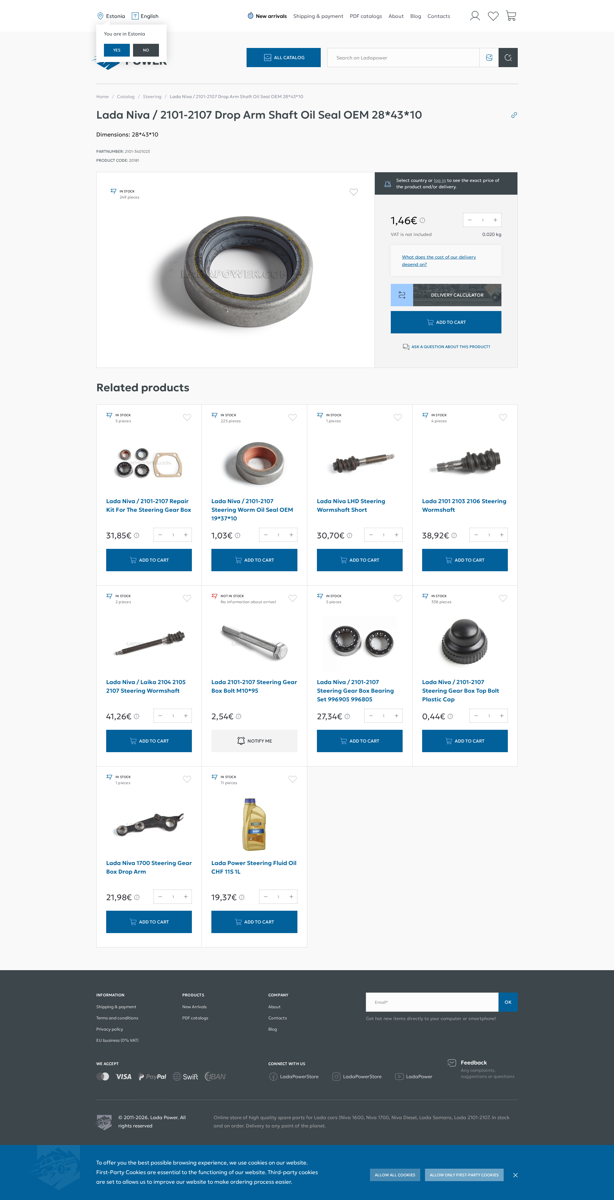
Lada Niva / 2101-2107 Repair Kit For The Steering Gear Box (148, 505)
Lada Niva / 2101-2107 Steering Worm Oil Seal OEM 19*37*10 (252, 509)
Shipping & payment (318, 16)
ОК (508, 1002)
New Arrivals (194, 1006)
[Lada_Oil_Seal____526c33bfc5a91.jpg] (235, 270)
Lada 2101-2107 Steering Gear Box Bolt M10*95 (254, 686)
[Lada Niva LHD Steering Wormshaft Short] (360, 462)
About (396, 16)
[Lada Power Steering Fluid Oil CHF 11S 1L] (254, 824)
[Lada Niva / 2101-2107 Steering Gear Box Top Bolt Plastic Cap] (465, 643)
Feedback (474, 1063)
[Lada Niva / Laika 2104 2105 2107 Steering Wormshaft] (149, 643)
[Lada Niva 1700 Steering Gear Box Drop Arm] (149, 824)
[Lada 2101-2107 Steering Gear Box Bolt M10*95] (254, 643)
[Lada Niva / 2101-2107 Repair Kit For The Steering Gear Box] (149, 462)
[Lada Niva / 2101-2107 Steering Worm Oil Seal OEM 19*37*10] (254, 462)
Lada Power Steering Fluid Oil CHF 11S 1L (253, 867)
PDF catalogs (366, 16)
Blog (415, 16)
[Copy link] (512, 115)
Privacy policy (109, 1029)
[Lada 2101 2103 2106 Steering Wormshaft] (465, 462)
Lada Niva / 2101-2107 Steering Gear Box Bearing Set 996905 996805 (355, 690)
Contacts (439, 16)
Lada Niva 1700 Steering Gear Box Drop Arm (149, 867)
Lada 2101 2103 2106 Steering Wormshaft (464, 505)
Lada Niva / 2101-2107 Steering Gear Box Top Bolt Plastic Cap (460, 690)
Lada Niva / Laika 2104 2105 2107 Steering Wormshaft (146, 686)
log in (440, 180)
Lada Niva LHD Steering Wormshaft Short (351, 505)
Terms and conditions (117, 1018)
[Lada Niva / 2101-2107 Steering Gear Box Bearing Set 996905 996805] (360, 643)
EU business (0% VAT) (117, 1040)
